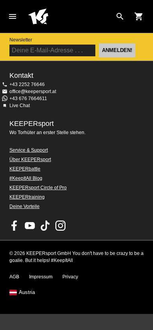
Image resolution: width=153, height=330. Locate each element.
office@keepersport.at (32, 91)
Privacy (70, 277)
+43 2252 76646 (27, 84)
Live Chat (19, 105)
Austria (27, 292)
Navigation (12, 16)
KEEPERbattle (24, 169)
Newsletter (20, 40)
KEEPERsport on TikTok (45, 226)
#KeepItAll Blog (25, 178)
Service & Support (28, 150)
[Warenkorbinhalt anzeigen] (139, 16)
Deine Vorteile (24, 206)
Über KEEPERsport (30, 159)
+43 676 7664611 (28, 98)
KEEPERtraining (27, 197)
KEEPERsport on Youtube (30, 226)
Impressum (41, 277)
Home (70, 16)
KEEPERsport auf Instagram (60, 226)
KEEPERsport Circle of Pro (38, 187)
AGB (14, 277)
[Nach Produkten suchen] (120, 16)
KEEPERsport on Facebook (14, 226)
